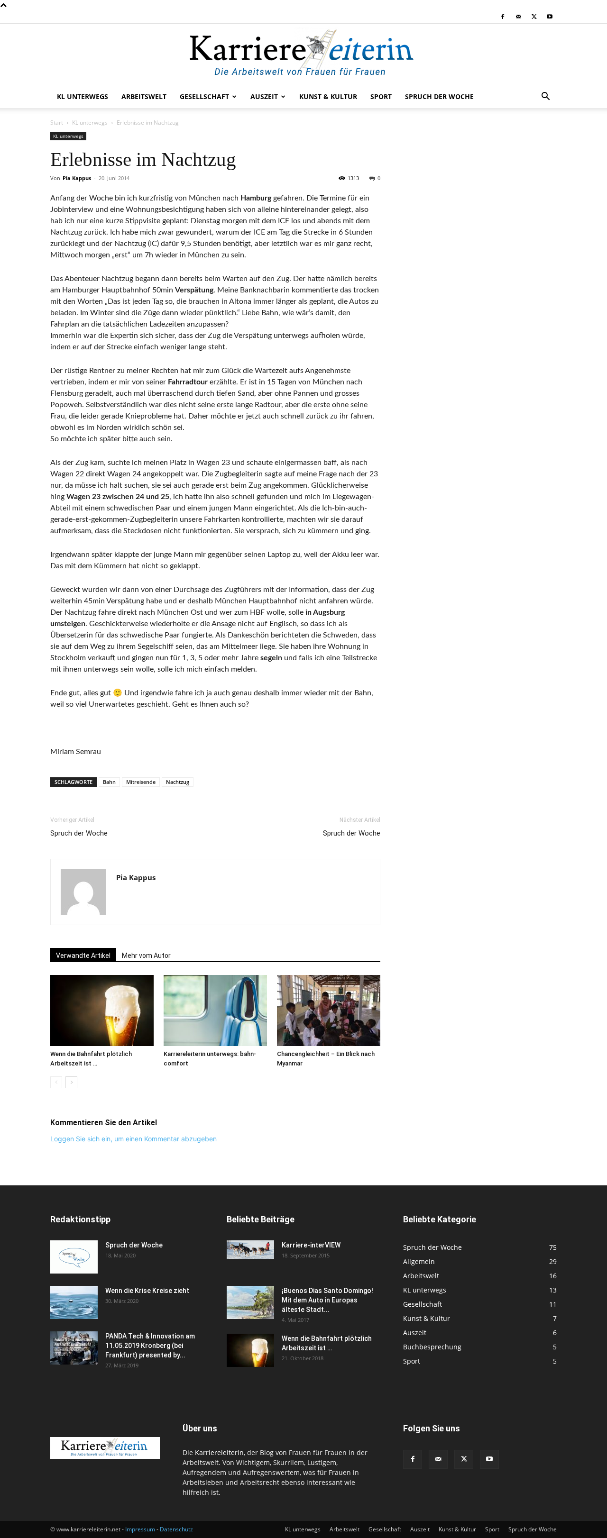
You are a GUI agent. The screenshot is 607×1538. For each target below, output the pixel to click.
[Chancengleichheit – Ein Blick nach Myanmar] (328, 1010)
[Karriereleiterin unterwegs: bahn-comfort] (215, 1010)
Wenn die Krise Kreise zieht (147, 1290)
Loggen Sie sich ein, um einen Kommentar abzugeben (133, 1139)
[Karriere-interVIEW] (250, 1249)
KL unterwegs (82, 96)
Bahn (109, 781)
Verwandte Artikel (83, 955)
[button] (545, 97)
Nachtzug (177, 781)
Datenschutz (176, 1529)
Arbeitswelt (143, 96)
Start (56, 122)
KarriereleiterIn (219, 1452)
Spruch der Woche (439, 96)
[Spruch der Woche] (74, 1257)
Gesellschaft (204, 96)
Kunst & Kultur (328, 96)
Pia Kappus (77, 178)
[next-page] (71, 1082)
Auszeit (264, 96)
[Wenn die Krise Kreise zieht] (74, 1302)
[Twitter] (534, 16)
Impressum (140, 1529)
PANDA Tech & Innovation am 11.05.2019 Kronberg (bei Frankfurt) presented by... (150, 1345)
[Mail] (518, 16)
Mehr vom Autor (146, 955)
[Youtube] (550, 16)
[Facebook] (503, 16)
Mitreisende (141, 781)
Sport (381, 96)
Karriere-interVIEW (311, 1245)
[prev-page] (56, 1082)
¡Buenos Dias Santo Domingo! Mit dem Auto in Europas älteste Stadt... (327, 1300)
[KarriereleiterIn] (303, 55)
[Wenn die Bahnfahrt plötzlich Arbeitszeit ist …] (102, 1010)
